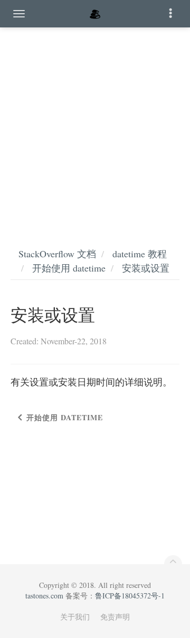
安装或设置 (145, 268)
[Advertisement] (95, 126)
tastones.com (44, 596)
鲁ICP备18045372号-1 (130, 596)
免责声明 (115, 617)
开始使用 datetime (69, 268)
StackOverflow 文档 (57, 253)
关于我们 (75, 617)
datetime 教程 (139, 253)
